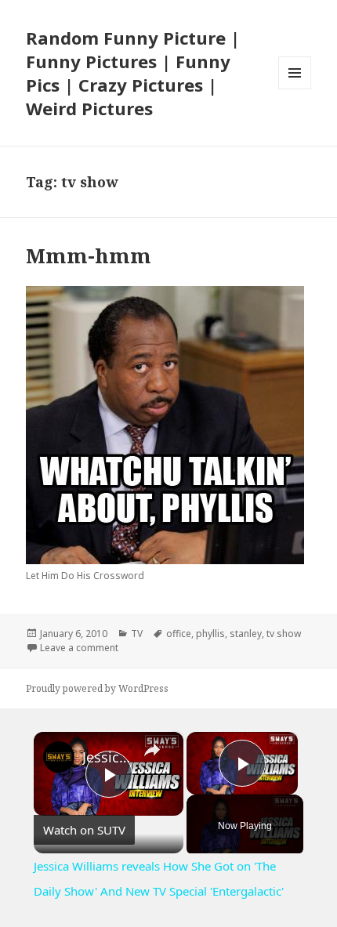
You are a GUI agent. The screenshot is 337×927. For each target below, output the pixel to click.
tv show (283, 633)
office (178, 633)
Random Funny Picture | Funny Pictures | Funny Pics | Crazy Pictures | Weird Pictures (133, 73)
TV (137, 633)
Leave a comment (79, 647)
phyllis (210, 633)
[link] (58, 757)
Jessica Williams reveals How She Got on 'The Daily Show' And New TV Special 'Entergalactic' (106, 757)
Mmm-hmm (88, 255)
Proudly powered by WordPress (97, 688)
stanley (246, 633)
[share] (152, 751)
